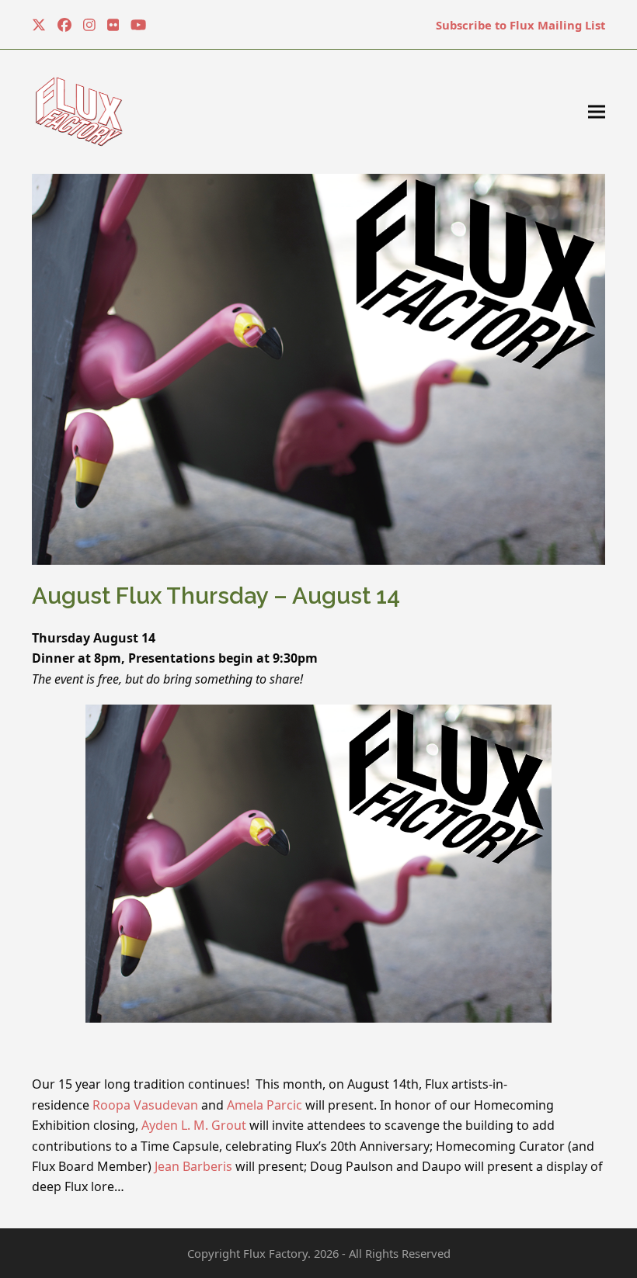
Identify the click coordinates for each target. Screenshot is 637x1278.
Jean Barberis (193, 1166)
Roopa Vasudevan (145, 1104)
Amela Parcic (264, 1104)
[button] (596, 112)
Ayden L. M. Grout (193, 1125)
